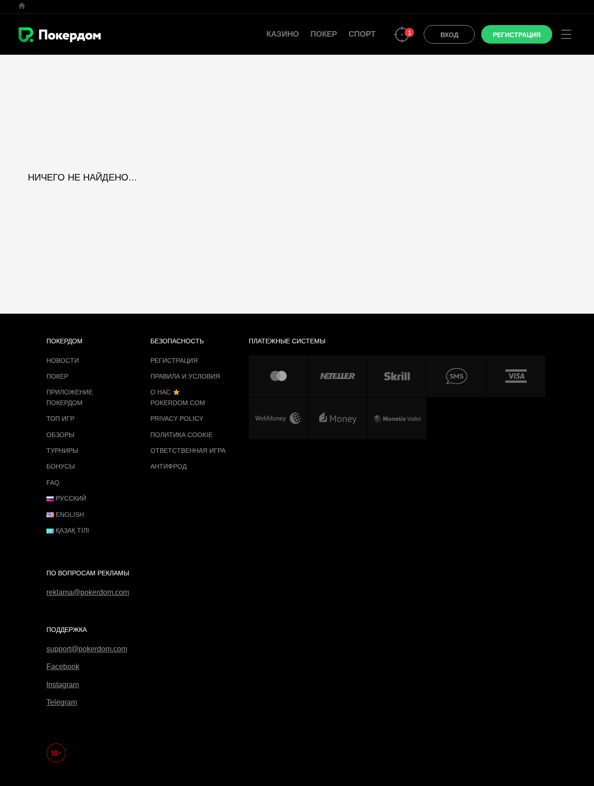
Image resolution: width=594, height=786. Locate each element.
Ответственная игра (188, 450)
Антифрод (168, 466)
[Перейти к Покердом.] (22, 6)
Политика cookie (181, 434)
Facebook (62, 666)
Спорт (362, 34)
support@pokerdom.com (86, 649)
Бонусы (60, 466)
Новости (62, 360)
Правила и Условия (185, 376)
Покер (323, 34)
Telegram (61, 702)
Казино (282, 34)
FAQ (52, 482)
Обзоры (60, 434)
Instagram (62, 685)
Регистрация (174, 360)
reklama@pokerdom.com (87, 592)
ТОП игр (60, 418)
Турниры (62, 450)
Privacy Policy (176, 418)
